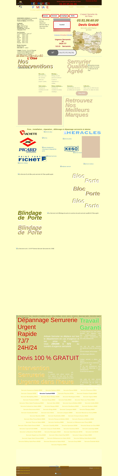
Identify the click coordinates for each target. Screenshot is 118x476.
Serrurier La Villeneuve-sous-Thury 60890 (79, 422)
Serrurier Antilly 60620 (91, 403)
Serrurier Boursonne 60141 (31, 409)
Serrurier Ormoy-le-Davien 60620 (78, 416)
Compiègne (63, 16)
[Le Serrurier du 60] (59, 469)
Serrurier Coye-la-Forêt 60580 (28, 428)
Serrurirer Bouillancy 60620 (70, 406)
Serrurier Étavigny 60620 (87, 409)
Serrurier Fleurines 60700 (66, 393)
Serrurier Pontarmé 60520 (31, 400)
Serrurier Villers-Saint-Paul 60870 (59, 435)
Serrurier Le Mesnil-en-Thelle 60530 (30, 432)
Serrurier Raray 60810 (48, 400)
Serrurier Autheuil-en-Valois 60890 (31, 406)
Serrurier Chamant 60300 (28, 393)
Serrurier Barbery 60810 (53, 390)
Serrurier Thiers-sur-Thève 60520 (85, 400)
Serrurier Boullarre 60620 (89, 406)
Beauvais (45, 16)
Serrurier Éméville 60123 (91, 441)
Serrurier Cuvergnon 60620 (68, 409)
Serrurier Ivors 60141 (47, 412)
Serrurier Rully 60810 (65, 400)
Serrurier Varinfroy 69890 (56, 422)
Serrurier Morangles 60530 (53, 432)
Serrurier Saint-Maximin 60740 (73, 432)
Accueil (71, 7)
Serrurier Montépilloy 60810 (29, 396)
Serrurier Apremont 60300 (69, 425)
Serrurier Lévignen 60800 (64, 412)
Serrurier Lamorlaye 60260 (90, 428)
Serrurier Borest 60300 (70, 390)
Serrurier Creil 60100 (92, 432)
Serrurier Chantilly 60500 (50, 425)
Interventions (81, 7)
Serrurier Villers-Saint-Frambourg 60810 (32, 403)
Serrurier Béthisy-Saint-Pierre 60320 (29, 441)
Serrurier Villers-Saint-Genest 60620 (29, 425)
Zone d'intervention (94, 7)
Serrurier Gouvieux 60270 (71, 428)
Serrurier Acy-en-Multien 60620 (72, 403)
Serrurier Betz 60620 (53, 403)
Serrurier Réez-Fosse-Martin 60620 (34, 419)
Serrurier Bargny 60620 (52, 406)
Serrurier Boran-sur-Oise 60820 (90, 425)
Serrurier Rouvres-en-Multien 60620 (83, 419)
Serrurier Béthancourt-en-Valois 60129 (58, 438)
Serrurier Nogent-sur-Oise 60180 (36, 435)
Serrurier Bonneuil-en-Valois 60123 (54, 441)
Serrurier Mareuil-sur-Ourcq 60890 (86, 412)
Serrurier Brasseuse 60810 (89, 390)
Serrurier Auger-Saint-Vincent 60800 (33, 438)
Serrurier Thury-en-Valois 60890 (35, 422)
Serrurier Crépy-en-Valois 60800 (82, 435)
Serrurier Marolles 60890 (37, 416)
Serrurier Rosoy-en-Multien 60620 (59, 419)
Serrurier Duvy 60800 (74, 441)
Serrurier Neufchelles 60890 (56, 416)
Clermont (54, 16)
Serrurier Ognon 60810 (90, 396)
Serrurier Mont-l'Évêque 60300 (50, 396)
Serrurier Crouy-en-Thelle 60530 (50, 428)
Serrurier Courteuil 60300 (47, 393)
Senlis (73, 16)
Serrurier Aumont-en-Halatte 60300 (31, 390)
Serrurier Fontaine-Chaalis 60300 (87, 393)
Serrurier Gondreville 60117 (29, 412)
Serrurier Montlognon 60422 (71, 396)
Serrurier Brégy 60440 (49, 409)
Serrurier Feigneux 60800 (59, 444)
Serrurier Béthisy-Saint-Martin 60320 (85, 438)
